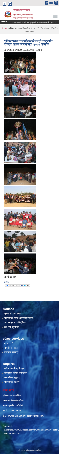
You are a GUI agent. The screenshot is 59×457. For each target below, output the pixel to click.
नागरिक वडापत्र (11, 352)
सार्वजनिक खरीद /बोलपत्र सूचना (18, 318)
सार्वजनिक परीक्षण (11, 382)
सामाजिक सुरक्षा (11, 347)
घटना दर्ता (8, 343)
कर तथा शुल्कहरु (11, 327)
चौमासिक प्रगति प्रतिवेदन (15, 373)
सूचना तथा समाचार (12, 313)
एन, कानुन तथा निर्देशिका (15, 322)
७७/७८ (6, 282)
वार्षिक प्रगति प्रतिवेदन (14, 368)
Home (4, 28)
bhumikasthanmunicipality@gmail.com (26, 416)
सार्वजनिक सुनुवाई (12, 377)
